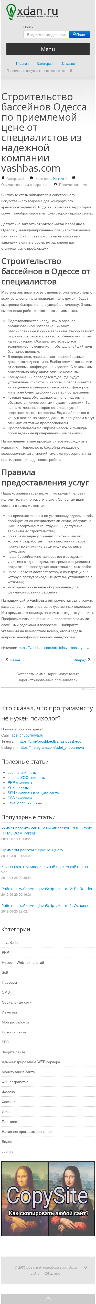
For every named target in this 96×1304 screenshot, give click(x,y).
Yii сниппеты (18, 787)
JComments (88, 689)
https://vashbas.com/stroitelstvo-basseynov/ (54, 647)
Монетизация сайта (18, 1071)
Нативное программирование (27, 1131)
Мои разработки (15, 1021)
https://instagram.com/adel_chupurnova (52, 747)
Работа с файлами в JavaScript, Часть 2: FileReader (47, 888)
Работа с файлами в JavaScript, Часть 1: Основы (44, 905)
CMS (6, 992)
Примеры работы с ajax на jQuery (32, 849)
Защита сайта (13, 1051)
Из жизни (60, 178)
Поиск (28, 26)
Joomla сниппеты (22, 772)
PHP (5, 952)
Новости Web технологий (23, 962)
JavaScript (10, 942)
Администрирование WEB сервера (31, 1061)
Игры (6, 1111)
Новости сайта (14, 1031)
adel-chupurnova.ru (27, 735)
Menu (48, 49)
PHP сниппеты (20, 782)
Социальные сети (16, 1002)
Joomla (8, 1151)
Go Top (48, 1299)
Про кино (9, 1121)
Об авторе (52, 1273)
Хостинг (8, 1101)
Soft (5, 972)
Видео (7, 1141)
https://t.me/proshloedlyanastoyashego (50, 741)
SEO (5, 1041)
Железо (8, 1091)
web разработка (15, 1081)
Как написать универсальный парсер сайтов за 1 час (46, 869)
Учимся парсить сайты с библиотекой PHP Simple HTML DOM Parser (46, 830)
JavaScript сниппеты (25, 802)
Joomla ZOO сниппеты (27, 777)
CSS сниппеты (20, 797)
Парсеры (9, 982)
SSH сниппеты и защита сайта (33, 792)
